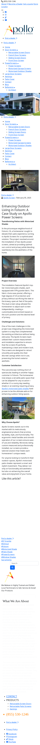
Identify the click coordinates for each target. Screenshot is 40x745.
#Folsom (5, 546)
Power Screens (14, 66)
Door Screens (11, 50)
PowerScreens (11, 63)
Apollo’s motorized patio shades (15, 388)
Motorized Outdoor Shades (20, 71)
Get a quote (28, 4)
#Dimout (5, 544)
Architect (12, 90)
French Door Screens (17, 55)
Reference (9, 87)
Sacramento (6, 560)
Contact (8, 82)
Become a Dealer (15, 4)
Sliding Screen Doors (17, 58)
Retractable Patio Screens (20, 706)
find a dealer (10, 38)
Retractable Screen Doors (19, 52)
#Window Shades (8, 557)
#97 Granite (6, 541)
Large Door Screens (13, 74)
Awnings (8, 76)
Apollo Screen (9, 198)
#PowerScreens (8, 554)
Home (7, 47)
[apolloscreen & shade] (19, 576)
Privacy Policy (12, 729)
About (4, 4)
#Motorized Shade (9, 549)
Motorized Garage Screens (19, 68)
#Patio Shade (6, 552)
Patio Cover (10, 79)
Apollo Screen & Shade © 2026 (15, 727)
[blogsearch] (12, 567)
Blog (7, 84)
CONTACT (11, 696)
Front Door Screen (16, 60)
